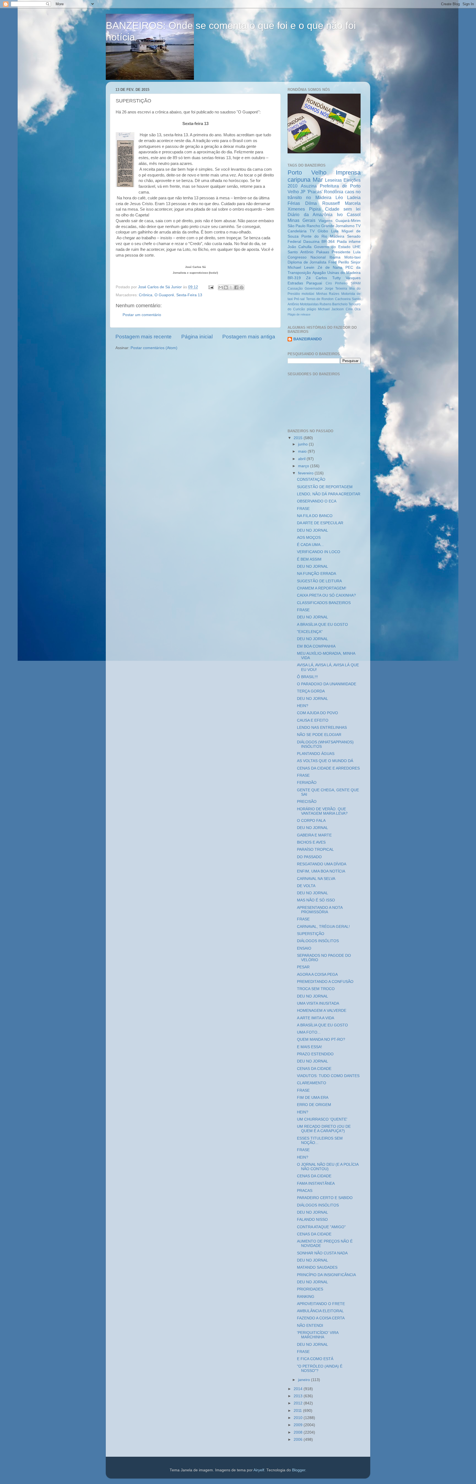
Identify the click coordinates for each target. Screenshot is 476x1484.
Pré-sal (299, 299)
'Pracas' (315, 191)
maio (303, 451)
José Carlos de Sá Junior (160, 287)
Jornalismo (345, 226)
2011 (298, 1411)
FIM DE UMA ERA (312, 1098)
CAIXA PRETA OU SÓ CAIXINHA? (326, 595)
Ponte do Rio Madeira (322, 236)
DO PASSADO (309, 857)
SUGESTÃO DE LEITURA (319, 581)
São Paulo (296, 226)
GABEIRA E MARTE (314, 835)
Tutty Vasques (346, 278)
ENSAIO (304, 948)
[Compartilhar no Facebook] (236, 287)
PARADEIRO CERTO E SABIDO (325, 1198)
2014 (299, 1389)
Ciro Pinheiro (337, 283)
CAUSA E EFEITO (312, 720)
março (304, 466)
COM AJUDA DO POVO (317, 713)
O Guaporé (164, 295)
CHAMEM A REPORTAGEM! (321, 588)
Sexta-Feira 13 (189, 295)
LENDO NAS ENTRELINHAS (322, 727)
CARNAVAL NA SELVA (316, 879)
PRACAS (304, 1191)
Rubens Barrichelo (334, 304)
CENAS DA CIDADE (314, 1069)
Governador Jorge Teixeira (326, 288)
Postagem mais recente (143, 336)
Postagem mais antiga (248, 336)
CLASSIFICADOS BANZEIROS (324, 603)
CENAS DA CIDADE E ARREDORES (328, 768)
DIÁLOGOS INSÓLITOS (318, 941)
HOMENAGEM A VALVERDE (321, 1011)
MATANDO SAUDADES (317, 1267)
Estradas (295, 283)
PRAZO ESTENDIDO (315, 1054)
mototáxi (308, 294)
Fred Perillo (338, 262)
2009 (299, 1425)
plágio (311, 309)
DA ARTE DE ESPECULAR (320, 523)
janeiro (304, 1380)
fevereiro (306, 473)
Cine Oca (353, 309)
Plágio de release (299, 314)
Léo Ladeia (348, 197)
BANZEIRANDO (307, 339)
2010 (299, 1418)
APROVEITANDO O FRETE (321, 1304)
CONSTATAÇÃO (311, 479)
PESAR (303, 967)
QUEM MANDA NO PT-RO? (321, 1039)
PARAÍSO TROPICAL (315, 849)
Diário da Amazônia (310, 214)
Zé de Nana (330, 267)
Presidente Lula (346, 252)
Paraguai (314, 283)
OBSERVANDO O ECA (316, 501)
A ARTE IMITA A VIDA (315, 1018)
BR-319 (294, 278)
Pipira (315, 208)
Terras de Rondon (320, 299)
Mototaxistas (309, 304)
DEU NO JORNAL (312, 530)
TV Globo (319, 231)
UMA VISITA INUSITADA (318, 1003)
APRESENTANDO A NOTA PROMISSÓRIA (319, 910)
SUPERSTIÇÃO (310, 934)
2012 (299, 1403)
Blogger (298, 1470)
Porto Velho (307, 172)
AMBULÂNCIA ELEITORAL (320, 1311)
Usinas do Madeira (344, 273)
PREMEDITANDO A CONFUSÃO (325, 982)
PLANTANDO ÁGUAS (315, 754)
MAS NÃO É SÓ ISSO (316, 900)
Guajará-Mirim (348, 221)
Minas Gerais (301, 220)
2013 (299, 1396)
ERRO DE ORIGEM (314, 1105)
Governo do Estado (332, 247)
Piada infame (349, 242)
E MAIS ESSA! (309, 1047)
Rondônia (333, 191)
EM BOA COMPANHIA (316, 646)
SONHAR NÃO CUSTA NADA (322, 1253)
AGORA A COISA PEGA (317, 974)
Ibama (334, 257)
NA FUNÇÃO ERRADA (316, 574)
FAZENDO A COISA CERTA (321, 1318)
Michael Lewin (301, 267)
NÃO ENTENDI (310, 1325)
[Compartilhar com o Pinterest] (241, 287)
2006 (299, 1439)
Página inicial (197, 336)
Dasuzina (311, 242)
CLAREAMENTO (311, 1083)
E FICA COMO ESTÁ (315, 1359)
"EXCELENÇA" (310, 632)
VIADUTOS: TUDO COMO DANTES (328, 1076)
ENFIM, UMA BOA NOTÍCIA (321, 871)
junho (303, 444)
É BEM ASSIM (309, 559)
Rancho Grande (320, 226)
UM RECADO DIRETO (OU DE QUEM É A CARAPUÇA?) (324, 1128)
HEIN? (302, 706)
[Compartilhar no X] (231, 287)
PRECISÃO (307, 802)
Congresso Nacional (307, 257)
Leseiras (333, 180)
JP (302, 191)
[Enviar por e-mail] (220, 287)
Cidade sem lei (343, 208)
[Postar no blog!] (226, 287)
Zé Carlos (316, 278)
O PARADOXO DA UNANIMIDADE (326, 684)
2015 (299, 438)
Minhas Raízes (327, 294)
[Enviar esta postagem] (211, 287)
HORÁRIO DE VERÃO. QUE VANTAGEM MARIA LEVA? (322, 811)
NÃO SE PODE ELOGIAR (319, 735)
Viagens (325, 221)
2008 (299, 1432)
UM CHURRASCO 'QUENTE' (322, 1119)
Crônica (145, 295)
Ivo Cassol (349, 214)
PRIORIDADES (310, 1289)
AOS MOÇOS (309, 538)
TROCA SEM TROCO (316, 989)
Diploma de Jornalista (307, 262)
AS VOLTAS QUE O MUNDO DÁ (325, 761)
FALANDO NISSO (312, 1219)
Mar (318, 179)
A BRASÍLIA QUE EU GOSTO (322, 625)
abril (302, 459)
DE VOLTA (306, 886)
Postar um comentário (142, 315)
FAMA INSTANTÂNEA (316, 1183)
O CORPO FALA (311, 821)
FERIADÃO (307, 783)
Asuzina (309, 185)
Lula (335, 231)
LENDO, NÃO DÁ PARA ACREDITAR (328, 494)
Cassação (295, 288)
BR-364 (328, 242)
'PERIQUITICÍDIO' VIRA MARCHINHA (317, 1335)
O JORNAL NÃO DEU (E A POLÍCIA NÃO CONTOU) (327, 1166)
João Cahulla (300, 247)
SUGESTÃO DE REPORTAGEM (325, 487)
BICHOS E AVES (311, 842)
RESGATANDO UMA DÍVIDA (321, 864)
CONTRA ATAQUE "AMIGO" (321, 1227)
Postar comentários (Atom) (154, 348)
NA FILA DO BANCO (314, 516)
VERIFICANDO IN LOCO (318, 552)
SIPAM (356, 283)
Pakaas (322, 252)
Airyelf (258, 1470)
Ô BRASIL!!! (307, 677)
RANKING (305, 1297)
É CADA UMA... (310, 545)
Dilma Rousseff (322, 203)
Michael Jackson (331, 309)
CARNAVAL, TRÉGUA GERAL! (323, 927)
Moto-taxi (352, 257)
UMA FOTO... (309, 1032)
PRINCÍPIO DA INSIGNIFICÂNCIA (326, 1275)
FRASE (303, 509)
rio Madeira (318, 197)
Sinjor (356, 262)
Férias (294, 203)
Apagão (319, 273)
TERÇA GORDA (311, 691)
